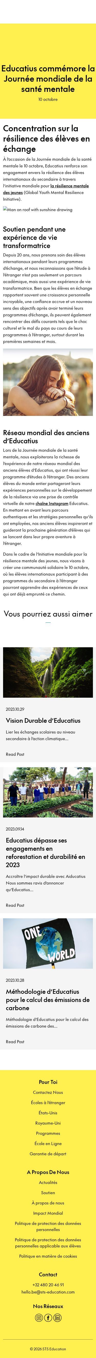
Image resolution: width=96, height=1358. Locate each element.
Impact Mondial (48, 1213)
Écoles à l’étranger (48, 1102)
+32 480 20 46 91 (48, 1284)
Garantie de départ (48, 1153)
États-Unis (48, 1112)
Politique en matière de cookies (48, 1256)
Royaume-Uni (48, 1123)
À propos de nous (48, 1202)
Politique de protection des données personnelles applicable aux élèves (48, 1242)
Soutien (48, 1192)
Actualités (48, 1182)
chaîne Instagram (52, 503)
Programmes (48, 1133)
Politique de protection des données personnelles (48, 1226)
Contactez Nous (48, 1092)
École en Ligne (48, 1143)
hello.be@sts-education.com (48, 1292)
